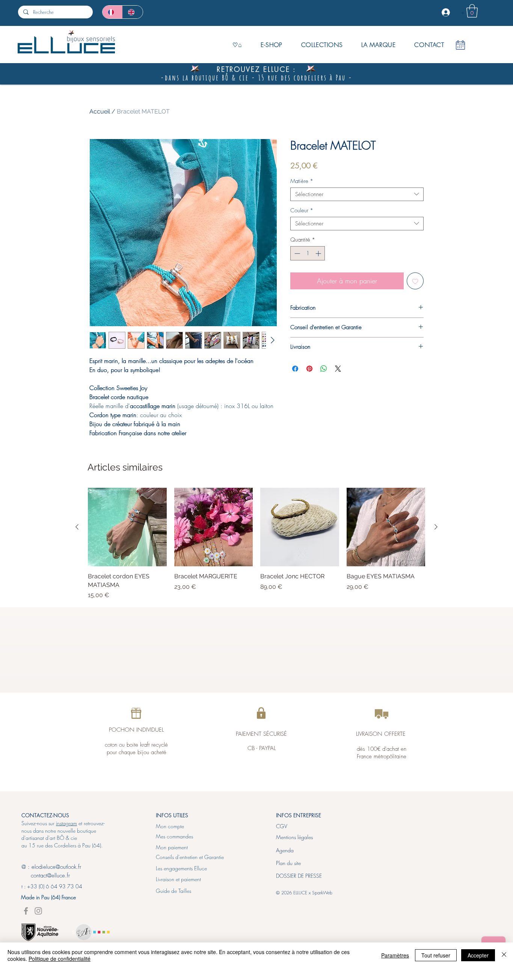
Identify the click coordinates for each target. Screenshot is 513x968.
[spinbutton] (308, 253)
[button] (472, 11)
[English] (132, 12)
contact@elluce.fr (45, 875)
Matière (301, 181)
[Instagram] (38, 911)
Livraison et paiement (178, 879)
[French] (112, 12)
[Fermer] (503, 955)
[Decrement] (296, 253)
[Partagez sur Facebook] (295, 368)
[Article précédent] (76, 526)
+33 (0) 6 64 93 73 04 (54, 886)
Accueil (99, 111)
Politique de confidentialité (60, 958)
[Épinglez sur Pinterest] (309, 368)
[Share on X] (338, 368)
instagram (66, 823)
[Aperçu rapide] (127, 527)
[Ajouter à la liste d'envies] (415, 280)
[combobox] (357, 194)
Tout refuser (435, 955)
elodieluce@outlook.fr (56, 867)
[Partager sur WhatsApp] (323, 368)
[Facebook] (26, 911)
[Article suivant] (436, 526)
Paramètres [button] (395, 955)
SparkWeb (322, 892)
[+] (446, 12)
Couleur (301, 210)
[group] (256, 543)
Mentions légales (294, 837)
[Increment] (319, 253)
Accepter (478, 955)
